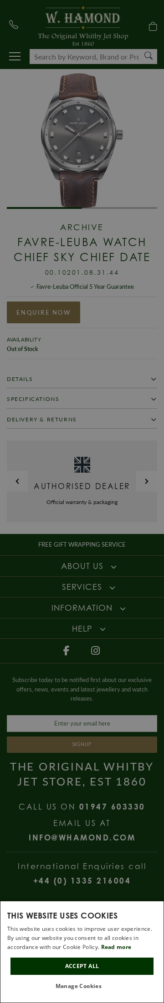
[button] (82, 986)
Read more (116, 947)
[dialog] (82, 952)
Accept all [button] (82, 966)
